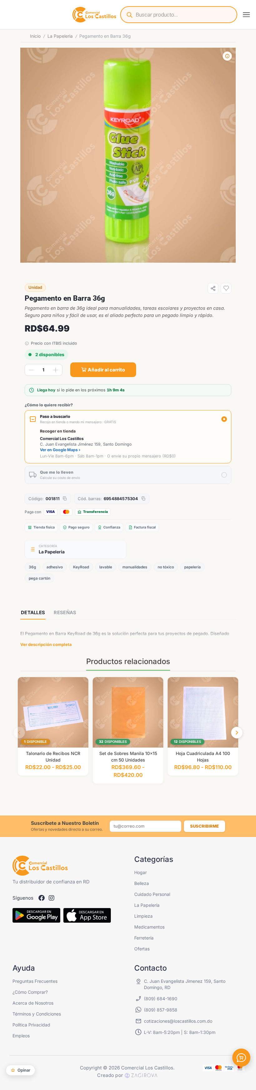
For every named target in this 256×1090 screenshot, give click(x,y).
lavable (105, 567)
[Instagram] (52, 898)
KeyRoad (81, 567)
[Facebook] (42, 898)
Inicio (35, 36)
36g (32, 567)
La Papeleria (60, 36)
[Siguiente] (237, 733)
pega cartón (39, 578)
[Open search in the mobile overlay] (178, 14)
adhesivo (55, 567)
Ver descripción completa (46, 644)
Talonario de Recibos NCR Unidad (53, 757)
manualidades (134, 567)
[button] (246, 14)
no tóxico (166, 567)
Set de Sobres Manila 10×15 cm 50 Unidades (128, 757)
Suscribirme (204, 826)
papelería (192, 567)
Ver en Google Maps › (60, 449)
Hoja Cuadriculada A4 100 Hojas (203, 757)
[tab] (33, 613)
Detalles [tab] (33, 612)
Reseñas (65, 612)
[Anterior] (19, 733)
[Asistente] (241, 1058)
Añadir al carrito (106, 370)
